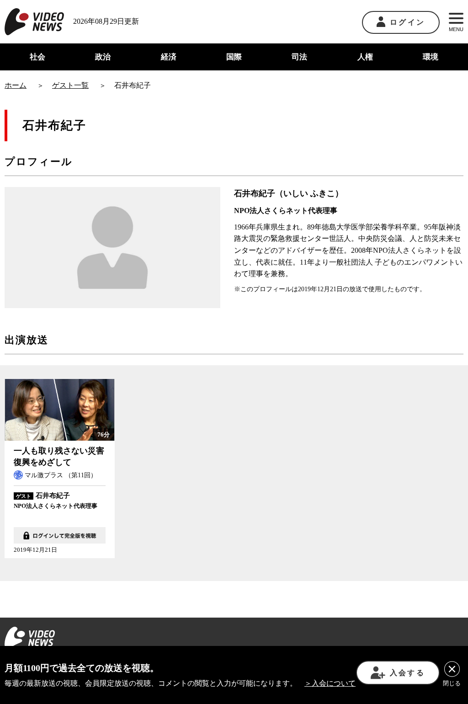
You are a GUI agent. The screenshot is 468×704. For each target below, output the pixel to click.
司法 (299, 57)
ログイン (407, 22)
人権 (365, 57)
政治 (103, 57)
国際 (234, 57)
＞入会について (330, 683)
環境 (430, 57)
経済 (168, 57)
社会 (37, 57)
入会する (407, 673)
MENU (456, 29)
